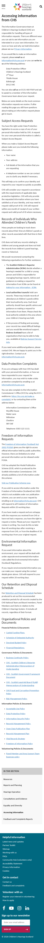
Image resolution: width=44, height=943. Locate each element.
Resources (7, 779)
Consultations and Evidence (15, 799)
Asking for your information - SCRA (21, 288)
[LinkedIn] (27, 909)
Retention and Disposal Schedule (20, 593)
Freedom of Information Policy (19, 744)
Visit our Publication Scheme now (16, 483)
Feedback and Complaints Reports (18, 819)
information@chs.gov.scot (13, 61)
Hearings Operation (11, 792)
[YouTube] (11, 909)
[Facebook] (4, 909)
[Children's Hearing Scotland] (22, 6)
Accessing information (13, 812)
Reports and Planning (12, 785)
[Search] (41, 7)
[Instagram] (19, 909)
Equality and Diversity (12, 806)
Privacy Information (23, 49)
